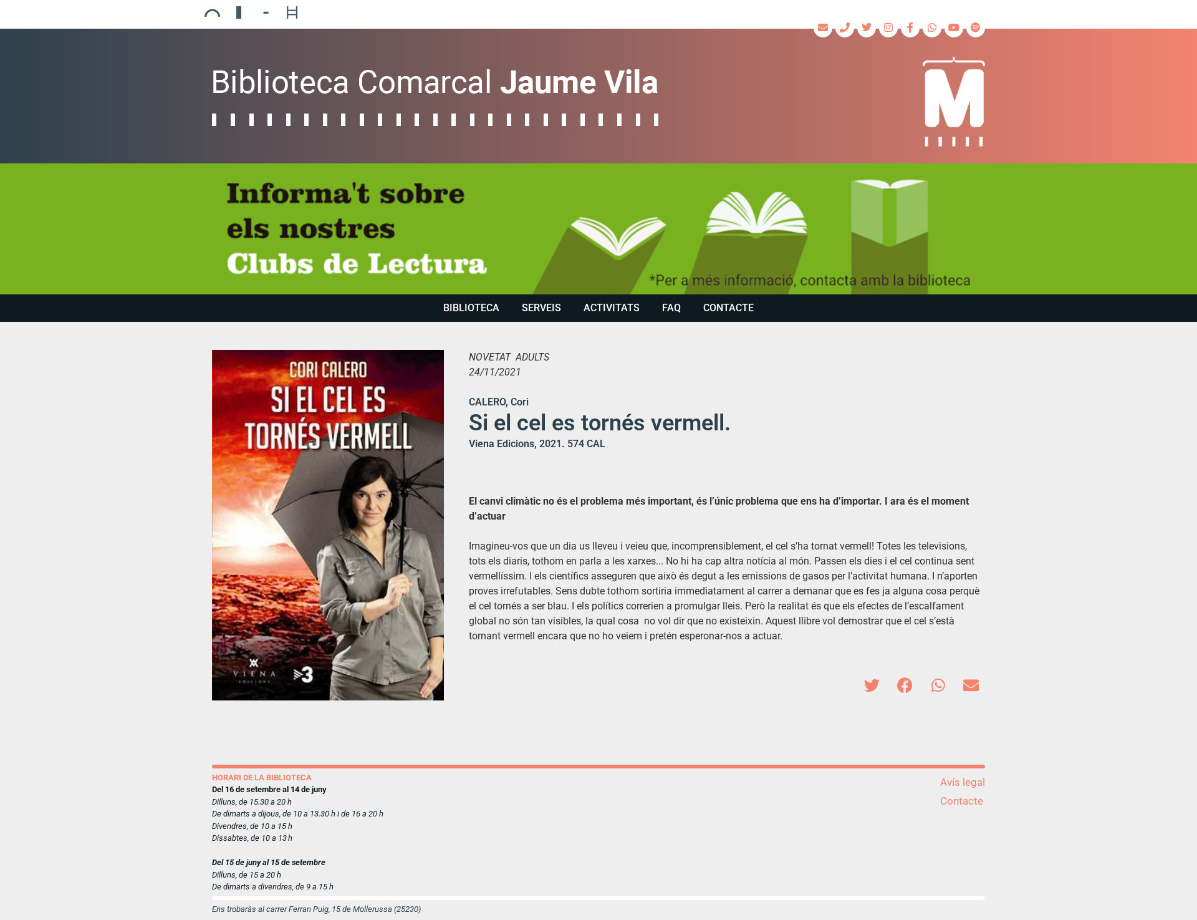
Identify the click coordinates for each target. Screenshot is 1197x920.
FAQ (671, 308)
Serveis (541, 308)
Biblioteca (471, 308)
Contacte (728, 308)
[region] (598, 228)
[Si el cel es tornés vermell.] (328, 525)
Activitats (612, 308)
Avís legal (962, 782)
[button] (872, 685)
